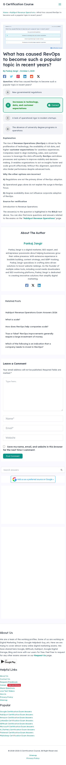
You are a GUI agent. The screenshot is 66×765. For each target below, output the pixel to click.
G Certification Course (18, 4)
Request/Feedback (8, 682)
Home (5, 12)
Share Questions (7, 688)
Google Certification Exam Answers (16, 711)
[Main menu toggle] (60, 4)
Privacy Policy (6, 697)
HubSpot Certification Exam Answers (16, 714)
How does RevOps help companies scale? (26, 326)
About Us (4, 676)
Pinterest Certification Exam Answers (16, 732)
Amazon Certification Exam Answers (16, 717)
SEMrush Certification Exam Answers (16, 723)
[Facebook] (4, 76)
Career (10, 685)
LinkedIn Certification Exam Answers (16, 720)
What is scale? (12, 319)
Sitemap (4, 700)
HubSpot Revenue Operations (22, 12)
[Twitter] (11, 76)
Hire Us (3, 694)
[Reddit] (31, 76)
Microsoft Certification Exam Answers (17, 726)
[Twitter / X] (38, 76)
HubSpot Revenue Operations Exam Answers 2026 (31, 312)
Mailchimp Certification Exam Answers (17, 735)
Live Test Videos (7, 691)
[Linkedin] (24, 76)
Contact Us (5, 679)
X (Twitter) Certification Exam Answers (17, 729)
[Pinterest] (18, 76)
